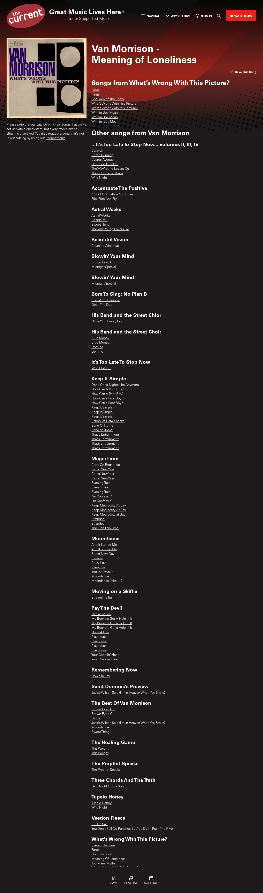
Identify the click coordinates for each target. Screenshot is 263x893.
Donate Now (241, 16)
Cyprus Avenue (102, 160)
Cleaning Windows (105, 246)
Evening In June (103, 845)
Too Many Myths (103, 863)
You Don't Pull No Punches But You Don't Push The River (132, 829)
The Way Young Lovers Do (110, 169)
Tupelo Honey (101, 803)
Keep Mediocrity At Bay (108, 505)
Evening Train (101, 483)
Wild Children (101, 368)
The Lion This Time (105, 528)
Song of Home (102, 430)
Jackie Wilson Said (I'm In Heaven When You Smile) (128, 693)
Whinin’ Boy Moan (104, 121)
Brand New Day (102, 554)
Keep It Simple (102, 407)
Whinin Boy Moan (104, 112)
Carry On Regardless (106, 465)
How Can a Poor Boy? (107, 403)
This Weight (99, 748)
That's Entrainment (105, 434)
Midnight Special (103, 267)
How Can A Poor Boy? (107, 389)
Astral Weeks (100, 215)
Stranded (98, 519)
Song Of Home (102, 425)
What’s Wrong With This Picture (113, 103)
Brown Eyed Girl (103, 262)
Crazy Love (99, 563)
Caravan (97, 150)
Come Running (102, 155)
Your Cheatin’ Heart (105, 659)
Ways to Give (181, 16)
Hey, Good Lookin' (104, 164)
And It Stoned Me (104, 545)
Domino (97, 347)
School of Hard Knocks (108, 421)
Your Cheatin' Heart (105, 655)
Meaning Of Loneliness (108, 859)
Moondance (100, 576)
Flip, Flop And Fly (104, 199)
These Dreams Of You (107, 173)
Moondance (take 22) (106, 581)
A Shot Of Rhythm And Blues (112, 194)
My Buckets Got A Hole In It (111, 619)
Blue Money (100, 338)
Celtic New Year (102, 469)
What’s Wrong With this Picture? (114, 108)
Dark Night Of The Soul (108, 786)
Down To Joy (100, 676)
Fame (95, 90)
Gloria (95, 718)
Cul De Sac (99, 824)
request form (55, 138)
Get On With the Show (107, 99)
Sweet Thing (100, 224)
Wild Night (99, 178)
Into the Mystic (102, 572)
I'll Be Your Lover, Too (106, 321)
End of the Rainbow (105, 300)
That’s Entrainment (105, 439)
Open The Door (102, 305)
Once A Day (100, 632)
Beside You (99, 220)
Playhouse (99, 637)
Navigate (154, 16)
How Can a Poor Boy (106, 398)
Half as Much (101, 614)
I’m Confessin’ (101, 496)
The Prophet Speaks (106, 770)
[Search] (218, 15)
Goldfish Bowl (101, 854)
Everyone (98, 567)
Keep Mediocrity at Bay (108, 514)
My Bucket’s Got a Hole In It (111, 623)
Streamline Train (102, 597)
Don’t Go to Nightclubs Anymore (115, 385)
